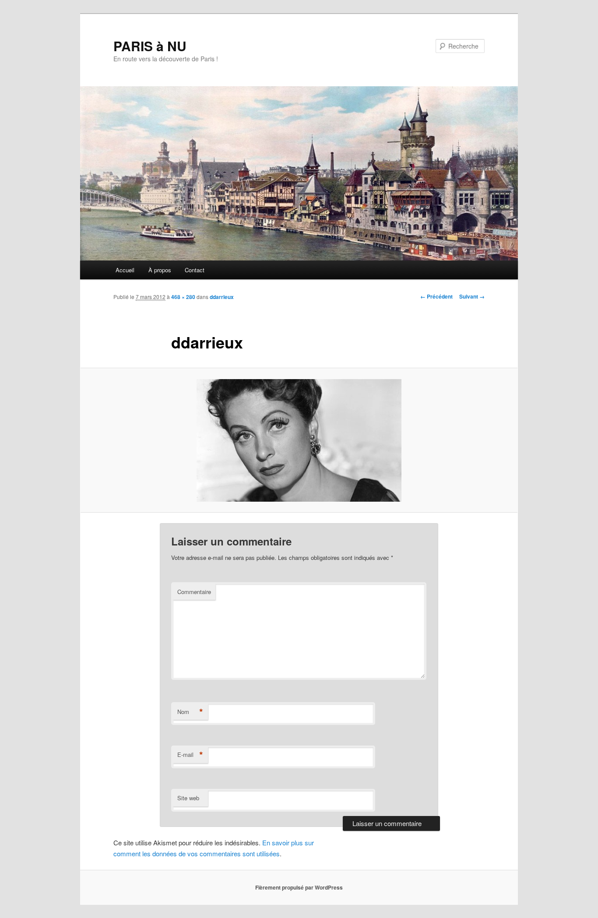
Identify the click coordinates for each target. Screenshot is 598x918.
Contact (194, 270)
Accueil (125, 270)
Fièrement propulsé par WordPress (299, 887)
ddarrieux (222, 297)
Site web (188, 798)
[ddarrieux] (299, 440)
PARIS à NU (149, 45)
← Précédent (436, 296)
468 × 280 (183, 297)
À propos (159, 270)
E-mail (190, 755)
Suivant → (472, 296)
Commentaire (194, 591)
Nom (190, 712)
